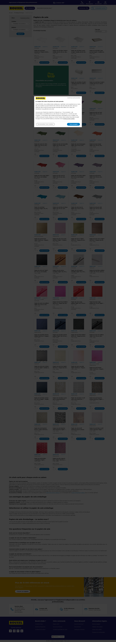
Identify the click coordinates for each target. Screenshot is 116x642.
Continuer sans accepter (73, 97)
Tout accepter (73, 124)
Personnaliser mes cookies (45, 124)
